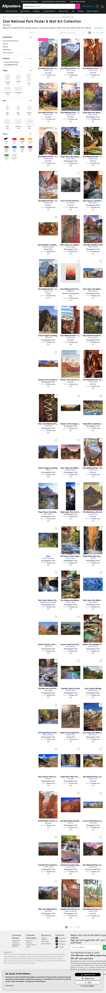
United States (55, 17)
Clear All (31, 32)
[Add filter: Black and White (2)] (6, 138)
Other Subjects (15, 17)
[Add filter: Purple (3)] (30, 146)
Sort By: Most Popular (68, 33)
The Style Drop (11, 11)
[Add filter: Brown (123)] (6, 146)
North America (44, 17)
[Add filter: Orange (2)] (22, 138)
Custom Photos (49, 11)
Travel (36, 17)
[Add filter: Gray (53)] (22, 146)
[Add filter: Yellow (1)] (30, 138)
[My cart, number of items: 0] (102, 6)
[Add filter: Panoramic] (18, 88)
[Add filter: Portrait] (8, 77)
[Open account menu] (92, 6)
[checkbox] (7, 110)
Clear (26, 58)
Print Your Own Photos (29, 1)
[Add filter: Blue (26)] (14, 146)
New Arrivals (63, 11)
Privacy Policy (9, 985)
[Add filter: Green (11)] (6, 154)
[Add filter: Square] (18, 77)
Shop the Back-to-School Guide (53, 1)
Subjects (6, 17)
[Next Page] (102, 32)
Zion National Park (68, 17)
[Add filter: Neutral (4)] (14, 154)
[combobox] (49, 6)
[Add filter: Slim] (29, 77)
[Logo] (11, 6)
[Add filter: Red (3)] (14, 138)
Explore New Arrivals (77, 1)
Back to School (27, 17)
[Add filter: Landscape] (7, 88)
